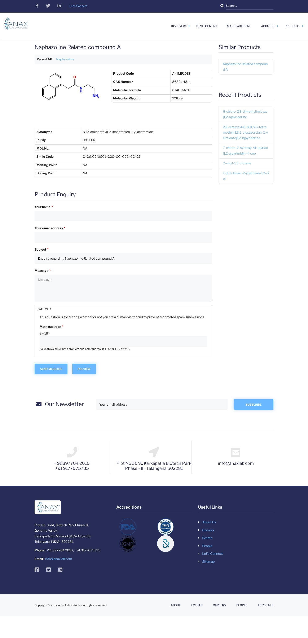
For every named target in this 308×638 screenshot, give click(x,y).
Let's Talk (265, 605)
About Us (268, 26)
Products (292, 26)
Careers (208, 530)
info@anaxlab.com (58, 559)
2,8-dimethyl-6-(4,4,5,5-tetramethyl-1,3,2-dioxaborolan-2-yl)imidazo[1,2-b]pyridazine (245, 132)
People (207, 546)
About (176, 605)
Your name (42, 207)
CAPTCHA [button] (44, 309)
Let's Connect (212, 554)
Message (41, 271)
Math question (50, 327)
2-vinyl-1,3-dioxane (237, 163)
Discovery (179, 26)
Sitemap (208, 562)
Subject (40, 249)
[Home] (15, 25)
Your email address (49, 228)
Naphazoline (65, 59)
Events (207, 538)
